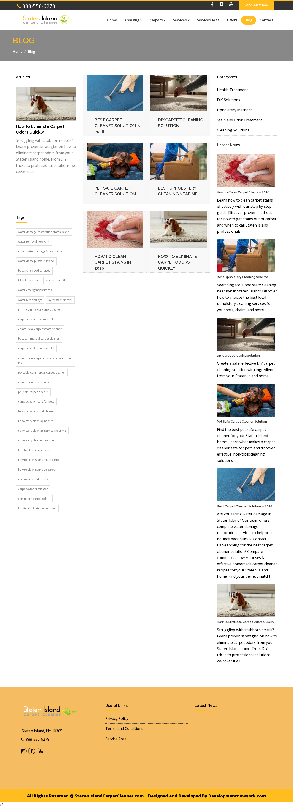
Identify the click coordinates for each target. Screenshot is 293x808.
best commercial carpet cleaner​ (38, 339)
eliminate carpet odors (33, 479)
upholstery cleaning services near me (42, 431)
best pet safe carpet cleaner (36, 411)
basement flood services (34, 271)
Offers (232, 20)
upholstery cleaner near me (36, 440)
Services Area (208, 20)
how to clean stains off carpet (37, 470)
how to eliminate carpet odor (37, 508)
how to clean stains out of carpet (39, 460)
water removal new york (33, 241)
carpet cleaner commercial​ (35, 319)
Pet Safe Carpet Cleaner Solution (242, 421)
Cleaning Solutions (233, 130)
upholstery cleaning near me (36, 421)
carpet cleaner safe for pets (36, 402)
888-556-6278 (38, 6)
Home (112, 20)
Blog (248, 20)
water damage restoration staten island (43, 232)
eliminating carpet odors (34, 499)
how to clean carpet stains (35, 450)
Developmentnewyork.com (237, 796)
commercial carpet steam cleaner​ (40, 329)
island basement (29, 280)
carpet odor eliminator (33, 489)
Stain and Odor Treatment (239, 120)
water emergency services (35, 290)
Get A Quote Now (256, 5)
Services (180, 20)
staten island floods (59, 280)
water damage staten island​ (36, 261)
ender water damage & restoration (40, 251)
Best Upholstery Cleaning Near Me (242, 277)
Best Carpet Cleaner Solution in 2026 (118, 125)
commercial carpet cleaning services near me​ (45, 360)
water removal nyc (30, 300)
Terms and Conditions (124, 728)
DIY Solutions (228, 99)
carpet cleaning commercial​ (36, 348)
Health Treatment (232, 89)
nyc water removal (60, 300)
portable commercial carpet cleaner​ (41, 372)
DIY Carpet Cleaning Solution (238, 355)
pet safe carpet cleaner (33, 392)
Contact (266, 20)
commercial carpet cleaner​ (43, 309)
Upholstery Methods (234, 109)
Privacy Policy (116, 718)
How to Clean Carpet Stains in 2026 (113, 262)
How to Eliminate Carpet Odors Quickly (177, 262)
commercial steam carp (33, 382)
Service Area (115, 738)
